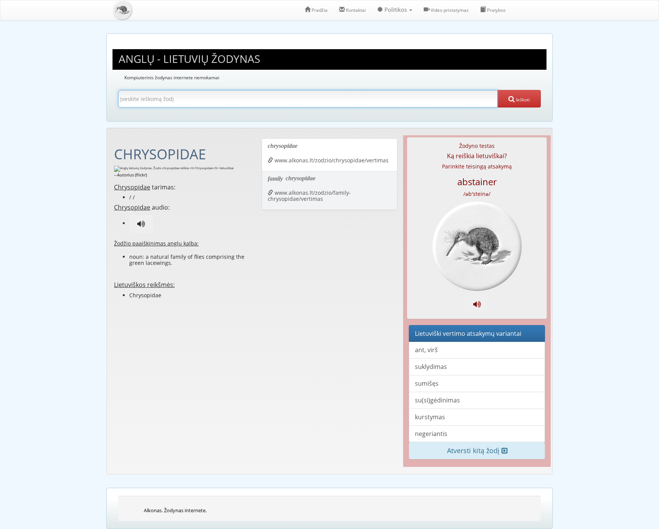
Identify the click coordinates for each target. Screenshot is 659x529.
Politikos (395, 9)
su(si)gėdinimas (437, 400)
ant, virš (426, 350)
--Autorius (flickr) (130, 175)
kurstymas (430, 417)
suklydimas (431, 366)
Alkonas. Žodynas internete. (175, 510)
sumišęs (427, 383)
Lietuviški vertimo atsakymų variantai (468, 333)
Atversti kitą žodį (474, 450)
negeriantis (431, 434)
